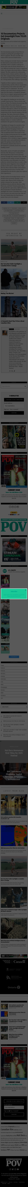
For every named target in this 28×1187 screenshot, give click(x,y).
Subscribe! (14, 591)
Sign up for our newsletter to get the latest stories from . (14, 595)
